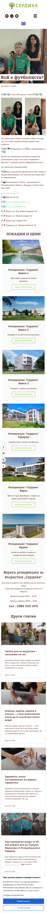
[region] (23, 893)
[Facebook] (7, 16)
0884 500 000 (27, 606)
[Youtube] (16, 16)
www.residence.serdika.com (18, 202)
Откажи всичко (23, 908)
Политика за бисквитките (13, 895)
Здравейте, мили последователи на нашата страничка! (20, 779)
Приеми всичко (23, 901)
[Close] (44, 875)
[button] (3, 447)
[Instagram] (11, 16)
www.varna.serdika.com (16, 207)
